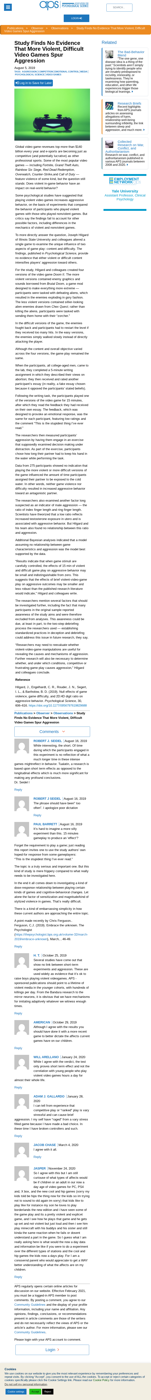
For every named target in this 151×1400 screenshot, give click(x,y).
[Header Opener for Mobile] (8, 7)
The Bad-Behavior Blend (131, 53)
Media (83, 71)
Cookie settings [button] (16, 1391)
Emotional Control (67, 71)
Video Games (53, 74)
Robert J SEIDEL (47, 798)
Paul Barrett (45, 824)
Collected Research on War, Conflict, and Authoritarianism (124, 146)
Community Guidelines (29, 1304)
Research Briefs (129, 103)
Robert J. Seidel (48, 741)
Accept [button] (35, 1391)
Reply (18, 789)
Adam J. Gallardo (49, 1096)
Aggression (29, 71)
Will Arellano (46, 1057)
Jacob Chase (45, 1145)
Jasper (40, 1168)
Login (75, 18)
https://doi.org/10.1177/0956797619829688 (58, 705)
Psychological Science (30, 74)
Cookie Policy (101, 1380)
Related (109, 42)
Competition (45, 71)
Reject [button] (47, 1391)
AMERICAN (42, 1022)
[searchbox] (119, 8)
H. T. (37, 955)
